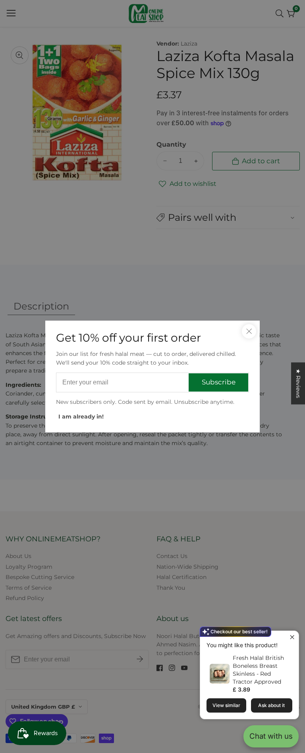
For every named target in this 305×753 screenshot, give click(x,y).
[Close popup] (291, 637)
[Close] (249, 331)
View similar (226, 705)
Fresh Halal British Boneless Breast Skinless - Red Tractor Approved (258, 669)
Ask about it (271, 705)
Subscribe (219, 382)
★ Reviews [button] (298, 383)
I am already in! (81, 416)
